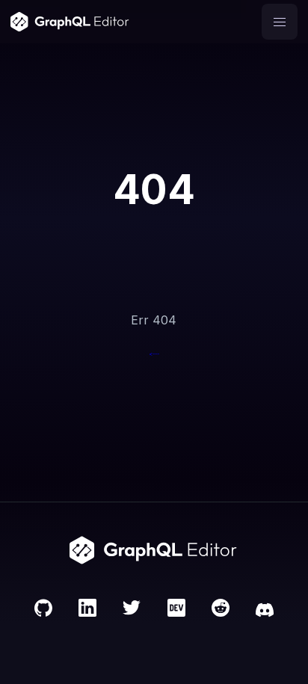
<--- (154, 354)
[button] (280, 22)
